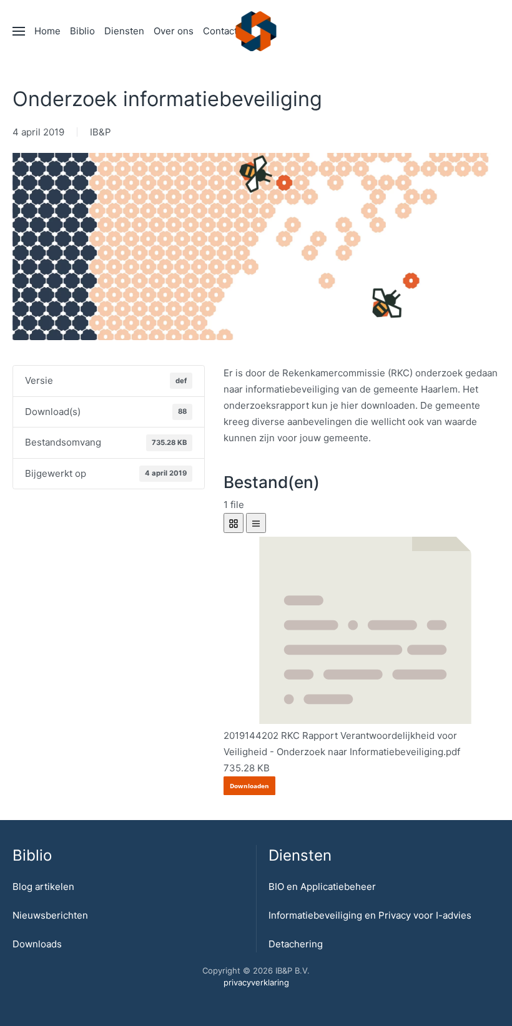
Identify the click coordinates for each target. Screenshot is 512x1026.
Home (47, 31)
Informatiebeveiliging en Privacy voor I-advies (369, 915)
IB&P (100, 132)
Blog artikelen (43, 886)
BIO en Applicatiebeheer (322, 886)
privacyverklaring (256, 982)
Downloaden (249, 785)
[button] (18, 31)
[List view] (256, 523)
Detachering (295, 944)
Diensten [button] (124, 31)
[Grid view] (234, 523)
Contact (220, 31)
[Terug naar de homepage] (256, 31)
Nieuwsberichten (50, 915)
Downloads (37, 944)
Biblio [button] (82, 31)
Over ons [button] (174, 31)
